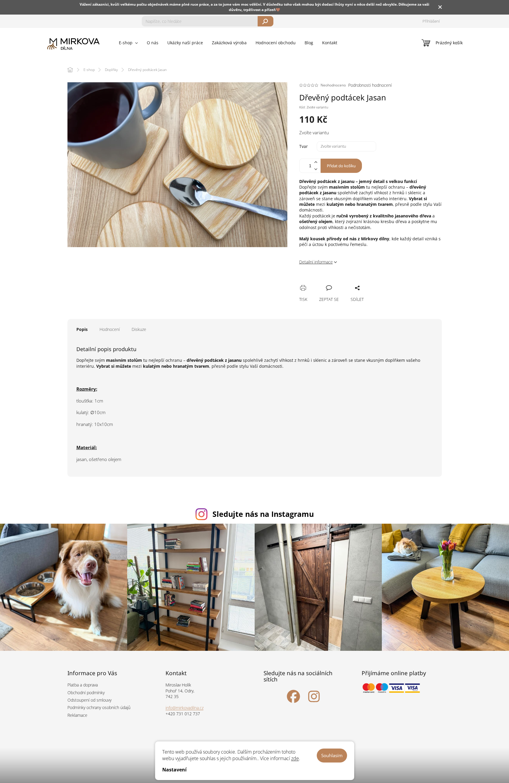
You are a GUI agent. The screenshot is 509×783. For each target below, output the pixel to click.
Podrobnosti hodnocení (370, 85)
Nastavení (174, 769)
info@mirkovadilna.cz (185, 708)
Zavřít (335, 281)
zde (295, 758)
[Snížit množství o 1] (316, 169)
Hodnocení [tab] (110, 329)
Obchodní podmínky (86, 692)
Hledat (265, 21)
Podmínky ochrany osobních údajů (98, 707)
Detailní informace (316, 262)
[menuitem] (128, 43)
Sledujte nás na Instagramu (263, 514)
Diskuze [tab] (139, 329)
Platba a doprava (82, 685)
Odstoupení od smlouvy (89, 700)
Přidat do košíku (341, 165)
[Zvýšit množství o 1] (316, 162)
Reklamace (77, 715)
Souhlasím (332, 755)
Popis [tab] (82, 329)
